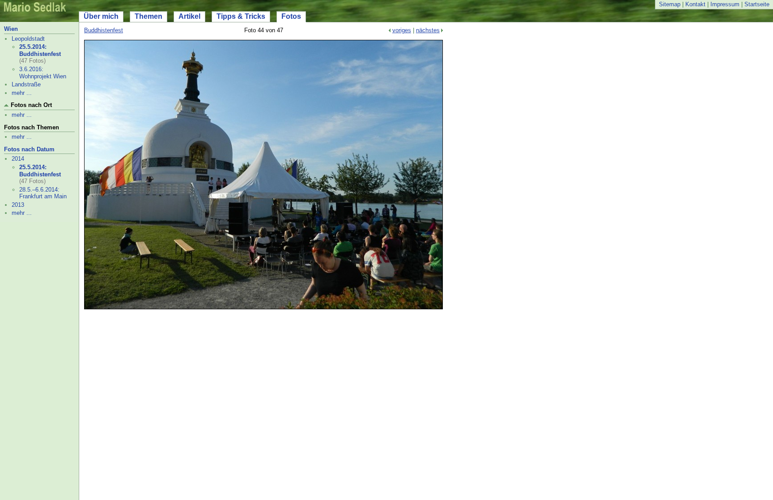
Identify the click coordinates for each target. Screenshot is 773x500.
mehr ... (22, 93)
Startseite (756, 4)
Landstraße (26, 84)
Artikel (189, 16)
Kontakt (695, 4)
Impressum (724, 4)
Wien (11, 29)
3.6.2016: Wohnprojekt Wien (42, 73)
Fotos (291, 16)
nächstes (428, 30)
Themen (148, 16)
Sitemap (669, 4)
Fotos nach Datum (29, 149)
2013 (18, 204)
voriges (401, 30)
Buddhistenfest (103, 30)
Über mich (101, 16)
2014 (18, 158)
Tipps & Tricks (241, 16)
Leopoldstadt (28, 38)
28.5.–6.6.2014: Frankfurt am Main (43, 193)
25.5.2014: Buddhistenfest (40, 50)
